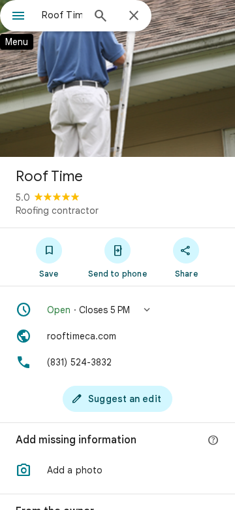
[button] (117, 310)
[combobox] (62, 15)
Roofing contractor (57, 210)
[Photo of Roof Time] (117, 78)
